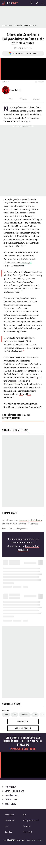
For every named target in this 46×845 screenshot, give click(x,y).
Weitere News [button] (23, 721)
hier (21, 394)
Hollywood (25, 715)
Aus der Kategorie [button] (23, 728)
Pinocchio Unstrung (23, 748)
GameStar (27, 826)
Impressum (9, 815)
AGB (24, 815)
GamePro (8, 832)
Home (4, 25)
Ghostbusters (13, 381)
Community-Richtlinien (30, 519)
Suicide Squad (34, 377)
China (6, 715)
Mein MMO (27, 832)
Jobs (6, 826)
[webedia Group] (23, 840)
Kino (35, 715)
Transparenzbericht (31, 820)
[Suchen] (31, 3)
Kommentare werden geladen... (15, 528)
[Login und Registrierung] (37, 3)
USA (14, 715)
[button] (23, 99)
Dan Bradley (32, 202)
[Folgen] (20, 90)
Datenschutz (10, 820)
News (10, 25)
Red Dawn (18, 202)
